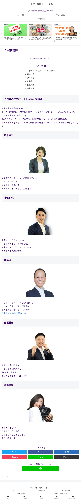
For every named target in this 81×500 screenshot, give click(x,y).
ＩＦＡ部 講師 (40, 491)
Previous (1, 33)
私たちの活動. (66, 491)
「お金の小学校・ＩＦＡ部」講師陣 (41, 71)
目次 (37, 66)
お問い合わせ (21, 493)
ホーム (14, 491)
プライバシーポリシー (60, 493)
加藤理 (29, 81)
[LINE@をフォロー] (40, 468)
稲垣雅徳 (30, 85)
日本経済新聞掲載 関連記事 (14, 313)
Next (80, 33)
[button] (66, 457)
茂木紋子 (30, 74)
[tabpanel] (15, 33)
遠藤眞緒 (30, 88)
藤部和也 (30, 78)
